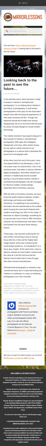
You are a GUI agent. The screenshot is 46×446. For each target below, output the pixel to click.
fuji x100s (28, 286)
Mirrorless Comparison (15, 358)
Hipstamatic (8, 288)
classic (17, 286)
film (22, 286)
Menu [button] (25, 3)
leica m (25, 288)
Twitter (30, 330)
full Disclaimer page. (35, 415)
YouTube (30, 358)
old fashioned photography (21, 291)
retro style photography (25, 293)
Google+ (22, 330)
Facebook (11, 333)
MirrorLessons (23, 17)
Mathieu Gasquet (26, 305)
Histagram (18, 288)
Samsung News (20, 284)
